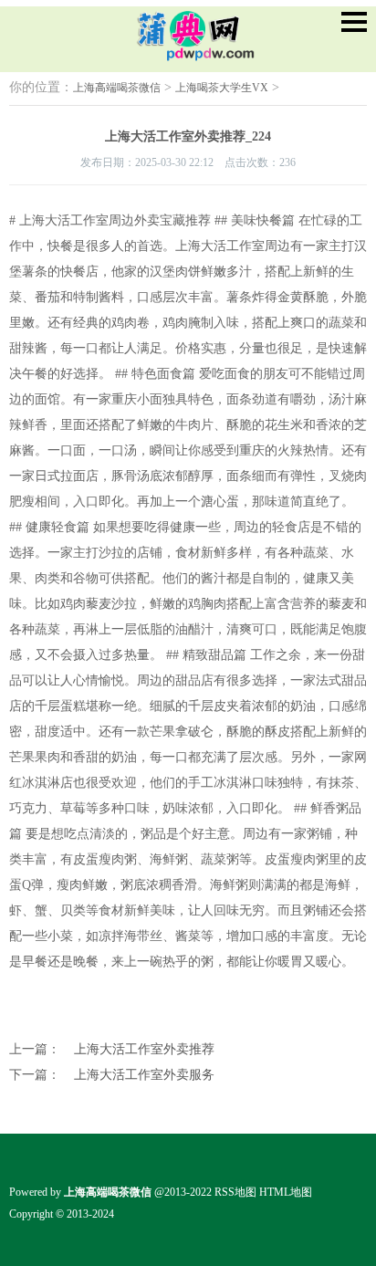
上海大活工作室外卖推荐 (144, 1049)
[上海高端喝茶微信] (188, 48)
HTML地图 (285, 1192)
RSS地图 (235, 1192)
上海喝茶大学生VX (221, 87)
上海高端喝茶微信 (117, 87)
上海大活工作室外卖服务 (144, 1075)
